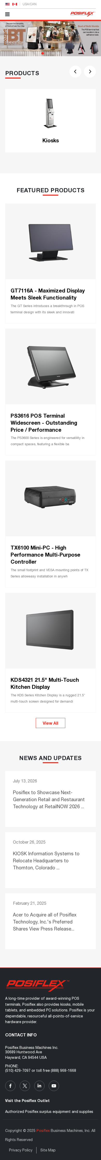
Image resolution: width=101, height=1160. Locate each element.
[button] (42, 53)
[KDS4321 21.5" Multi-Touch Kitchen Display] (50, 631)
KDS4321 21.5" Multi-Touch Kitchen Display (45, 683)
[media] (50, 985)
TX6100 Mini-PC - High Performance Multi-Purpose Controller (45, 554)
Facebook (10, 1086)
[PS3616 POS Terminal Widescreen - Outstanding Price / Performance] (50, 367)
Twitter (25, 1086)
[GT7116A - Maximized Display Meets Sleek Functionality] (50, 241)
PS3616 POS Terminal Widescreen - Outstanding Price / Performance (44, 422)
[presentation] (75, 72)
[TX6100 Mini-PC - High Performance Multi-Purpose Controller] (50, 498)
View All (50, 723)
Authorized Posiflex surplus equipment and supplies (49, 1112)
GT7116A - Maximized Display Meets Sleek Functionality (48, 294)
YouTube (54, 1086)
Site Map (48, 1150)
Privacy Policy (20, 1150)
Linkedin (39, 1086)
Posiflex (43, 1131)
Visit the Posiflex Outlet (27, 1100)
